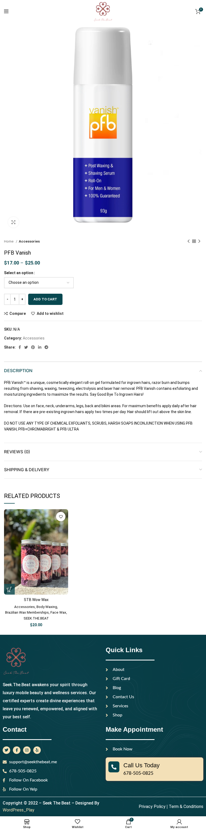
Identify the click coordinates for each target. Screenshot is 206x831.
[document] (103, 415)
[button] (181, 343)
